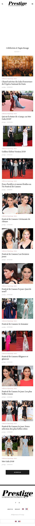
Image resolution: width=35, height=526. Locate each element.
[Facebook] (15, 503)
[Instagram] (19, 503)
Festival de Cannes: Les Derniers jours (15, 255)
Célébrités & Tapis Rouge (7, 78)
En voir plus (17, 472)
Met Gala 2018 (8, 461)
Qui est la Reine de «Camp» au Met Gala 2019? (16, 118)
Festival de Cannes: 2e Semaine (15, 324)
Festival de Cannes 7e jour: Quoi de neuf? (16, 290)
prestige (4, 87)
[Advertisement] (17, 26)
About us (10, 509)
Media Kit (17, 509)
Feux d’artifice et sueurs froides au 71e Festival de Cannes (16, 185)
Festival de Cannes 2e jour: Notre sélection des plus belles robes (16, 427)
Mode (15, 78)
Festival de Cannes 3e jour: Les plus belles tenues (17, 392)
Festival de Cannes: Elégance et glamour (15, 357)
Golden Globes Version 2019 (14, 151)
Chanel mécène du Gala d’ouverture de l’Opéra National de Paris (17, 83)
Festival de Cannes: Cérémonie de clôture (16, 220)
